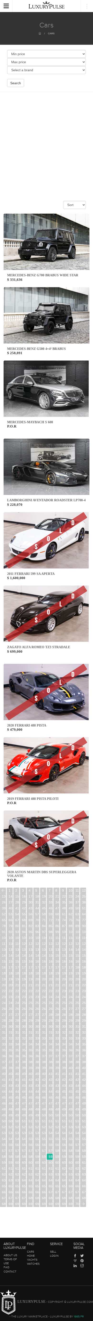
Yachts (32, 1259)
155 (84, 955)
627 (24, 1174)
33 (50, 902)
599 (11, 1162)
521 (11, 1127)
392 (17, 1068)
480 (84, 1103)
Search (15, 83)
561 (17, 1145)
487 (44, 1109)
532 (84, 1127)
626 (17, 1174)
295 (64, 1020)
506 (84, 1115)
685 (64, 1198)
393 (24, 1068)
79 (10, 926)
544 (77, 1133)
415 (84, 1074)
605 (51, 1162)
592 (51, 1156)
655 (37, 1186)
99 (57, 932)
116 (84, 938)
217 (64, 985)
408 (37, 1074)
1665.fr (79, 1316)
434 (37, 1086)
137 (51, 949)
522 (17, 1127)
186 (31, 973)
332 (51, 1038)
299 (4, 1026)
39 (4, 908)
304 (37, 1026)
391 (11, 1068)
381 (31, 1062)
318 (44, 1032)
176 (51, 967)
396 (44, 1068)
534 (11, 1133)
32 (44, 902)
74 (64, 920)
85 (50, 926)
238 (31, 997)
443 (11, 1091)
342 (31, 1044)
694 (37, 1204)
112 (57, 938)
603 (37, 1162)
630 (44, 1174)
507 (4, 1121)
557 (77, 1139)
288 (17, 1020)
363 (84, 1050)
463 (57, 1097)
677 (11, 1198)
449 (51, 1091)
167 (77, 961)
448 (44, 1091)
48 (64, 908)
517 (71, 1121)
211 (24, 985)
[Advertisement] (46, 140)
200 (37, 979)
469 (11, 1103)
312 (4, 1032)
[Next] (83, 1204)
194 (84, 973)
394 (31, 1068)
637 (4, 1180)
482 (11, 1109)
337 (84, 1038)
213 (37, 985)
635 (77, 1174)
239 (37, 997)
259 (84, 1003)
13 (4, 896)
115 (77, 938)
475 (51, 1103)
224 (24, 991)
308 (64, 1026)
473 (37, 1103)
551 (37, 1139)
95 (30, 932)
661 (77, 1186)
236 (17, 997)
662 (84, 1186)
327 (17, 1038)
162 (44, 961)
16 (24, 896)
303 (31, 1026)
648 (77, 1180)
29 (24, 902)
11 (77, 890)
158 (17, 961)
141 (77, 949)
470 (17, 1103)
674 (77, 1192)
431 (17, 1086)
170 (11, 967)
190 (57, 973)
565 (44, 1145)
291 (37, 1020)
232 (77, 991)
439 (71, 1086)
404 (11, 1074)
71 (44, 920)
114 (71, 938)
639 (17, 1180)
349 (77, 1044)
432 (24, 1086)
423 (51, 1080)
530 (71, 1127)
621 (71, 1168)
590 (37, 1156)
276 (24, 1015)
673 (71, 1192)
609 (77, 1162)
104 (4, 938)
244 (71, 997)
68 (24, 920)
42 (24, 908)
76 (77, 920)
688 (84, 1198)
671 (57, 1192)
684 (57, 1198)
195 (4, 979)
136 (44, 949)
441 (84, 1086)
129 (84, 944)
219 (77, 985)
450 (57, 1091)
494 (4, 1115)
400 (71, 1068)
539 (44, 1133)
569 (71, 1145)
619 (57, 1168)
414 (77, 1074)
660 (71, 1186)
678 (17, 1198)
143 (4, 955)
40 (10, 908)
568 (64, 1145)
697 (57, 1204)
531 (77, 1127)
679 (24, 1198)
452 (71, 1091)
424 (57, 1080)
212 (31, 985)
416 (4, 1080)
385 (57, 1062)
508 (11, 1121)
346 (57, 1044)
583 (77, 1151)
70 (37, 920)
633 (64, 1174)
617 (44, 1168)
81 (24, 926)
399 (64, 1068)
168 (84, 961)
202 (51, 979)
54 (17, 914)
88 (70, 926)
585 (4, 1156)
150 (51, 955)
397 (51, 1068)
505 (77, 1115)
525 (37, 1127)
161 (37, 961)
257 (71, 1003)
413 (71, 1074)
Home (31, 1255)
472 (31, 1103)
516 (64, 1121)
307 (57, 1026)
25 (84, 896)
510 (24, 1121)
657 (51, 1186)
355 (31, 1050)
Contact (10, 1271)
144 (11, 955)
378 (11, 1062)
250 (24, 1003)
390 (4, 1068)
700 (77, 1204)
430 (11, 1086)
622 (77, 1168)
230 (64, 991)
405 (17, 1074)
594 (64, 1156)
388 (77, 1062)
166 (71, 961)
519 (84, 1121)
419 (24, 1080)
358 (51, 1050)
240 (44, 997)
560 (11, 1145)
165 (64, 961)
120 (24, 944)
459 (31, 1097)
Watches (33, 1263)
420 (31, 1080)
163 (51, 961)
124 (51, 944)
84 (44, 926)
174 (37, 967)
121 (31, 944)
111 (51, 938)
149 (44, 955)
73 (57, 920)
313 (11, 1032)
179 (71, 967)
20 (50, 896)
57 (37, 914)
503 (64, 1115)
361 (71, 1050)
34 (57, 902)
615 (31, 1168)
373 (64, 1056)
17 (30, 896)
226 (37, 991)
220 (84, 985)
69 (30, 920)
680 (31, 1198)
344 (44, 1044)
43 (30, 908)
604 (44, 1162)
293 (51, 1020)
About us (10, 1255)
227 (44, 991)
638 (11, 1180)
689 (4, 1204)
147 (31, 955)
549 (24, 1139)
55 (24, 914)
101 (71, 932)
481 (4, 1109)
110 (44, 938)
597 (84, 1156)
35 (64, 902)
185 (24, 973)
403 (4, 1074)
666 (24, 1192)
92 (10, 932)
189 (51, 973)
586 (11, 1156)
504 (71, 1115)
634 (71, 1174)
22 (64, 896)
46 (50, 908)
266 (44, 1009)
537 (31, 1133)
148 (37, 955)
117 (4, 944)
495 (11, 1115)
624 (4, 1174)
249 (17, 1003)
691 (17, 1204)
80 (17, 926)
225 (31, 991)
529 (64, 1127)
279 (44, 1015)
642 (37, 1180)
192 (71, 973)
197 (17, 979)
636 (84, 1174)
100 (64, 932)
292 (44, 1020)
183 (11, 973)
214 (44, 985)
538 (37, 1133)
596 (77, 1156)
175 (44, 967)
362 (77, 1050)
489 (57, 1109)
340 (17, 1044)
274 (11, 1015)
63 (77, 914)
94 (24, 932)
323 (77, 1032)
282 (64, 1015)
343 (37, 1044)
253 (44, 1003)
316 (31, 1032)
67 (17, 920)
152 (64, 955)
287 (11, 1020)
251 (31, 1003)
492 (77, 1109)
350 (84, 1044)
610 (84, 1162)
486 (37, 1109)
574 (17, 1151)
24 (77, 896)
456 (11, 1097)
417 (11, 1080)
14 (10, 896)
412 (64, 1074)
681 (37, 1198)
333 (57, 1038)
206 (77, 979)
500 (44, 1115)
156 (4, 961)
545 (84, 1133)
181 (84, 967)
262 (17, 1009)
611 (4, 1168)
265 (37, 1009)
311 (84, 1026)
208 (4, 985)
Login (54, 1255)
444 (17, 1091)
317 (37, 1032)
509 (17, 1121)
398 (57, 1068)
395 (37, 1068)
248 (11, 1003)
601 (24, 1162)
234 (4, 997)
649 (84, 1180)
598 (4, 1162)
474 (44, 1103)
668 (37, 1192)
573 (11, 1151)
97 (44, 932)
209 (11, 985)
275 (17, 1015)
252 (37, 1003)
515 (57, 1121)
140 (71, 949)
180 (77, 967)
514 (51, 1121)
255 (57, 1003)
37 (77, 902)
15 (17, 896)
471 (24, 1103)
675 (84, 1192)
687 (77, 1198)
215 (51, 985)
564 (37, 1145)
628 (31, 1174)
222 (11, 991)
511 (31, 1121)
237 (24, 997)
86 (57, 926)
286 (4, 1020)
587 (17, 1156)
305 (44, 1026)
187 (37, 973)
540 (51, 1133)
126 (64, 944)
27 (10, 902)
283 (71, 1015)
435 (44, 1086)
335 (71, 1038)
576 (31, 1151)
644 (51, 1180)
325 (4, 1038)
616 (37, 1168)
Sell (53, 1251)
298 (84, 1020)
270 (71, 1009)
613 (17, 1168)
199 (31, 979)
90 (84, 926)
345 (51, 1044)
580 (57, 1151)
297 (77, 1020)
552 (44, 1139)
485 (31, 1109)
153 (71, 955)
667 (31, 1192)
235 (11, 997)
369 (37, 1056)
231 (71, 991)
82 (30, 926)
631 (51, 1174)
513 (44, 1121)
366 (17, 1056)
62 (70, 914)
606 (57, 1162)
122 (37, 944)
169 (4, 967)
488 (51, 1109)
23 (70, 896)
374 (71, 1056)
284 (77, 1015)
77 (84, 920)
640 (24, 1180)
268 (57, 1009)
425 (64, 1080)
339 (11, 1044)
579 (51, 1151)
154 (77, 955)
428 (84, 1080)
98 (50, 932)
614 (24, 1168)
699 (71, 1204)
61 (64, 914)
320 (57, 1032)
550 (31, 1139)
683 (51, 1198)
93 (17, 932)
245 (77, 997)
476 (57, 1103)
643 (44, 1180)
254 (51, 1003)
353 (17, 1050)
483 (17, 1109)
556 (71, 1139)
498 (31, 1115)
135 (37, 949)
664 (11, 1192)
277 (31, 1015)
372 (57, 1056)
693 (31, 1204)
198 (24, 979)
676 (4, 1198)
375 (77, 1056)
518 (77, 1121)
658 (57, 1186)
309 (71, 1026)
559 (4, 1145)
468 (4, 1103)
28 (17, 902)
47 (57, 908)
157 (11, 961)
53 (10, 914)
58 (44, 914)
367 (24, 1056)
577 (37, 1151)
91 (4, 932)
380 (24, 1062)
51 (84, 908)
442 (4, 1091)
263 (24, 1009)
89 (77, 926)
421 (37, 1080)
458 (24, 1097)
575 (24, 1151)
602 (31, 1162)
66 (10, 920)
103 (84, 932)
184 (17, 973)
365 (11, 1056)
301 (17, 1026)
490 (64, 1109)
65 (4, 920)
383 (44, 1062)
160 (31, 961)
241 (51, 997)
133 (24, 949)
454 (84, 1091)
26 (4, 902)
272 (84, 1009)
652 (17, 1186)
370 (44, 1056)
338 (4, 1044)
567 (57, 1145)
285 (84, 1015)
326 (11, 1038)
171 (17, 967)
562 (24, 1145)
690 (11, 1204)
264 (31, 1009)
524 (31, 1127)
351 (4, 1050)
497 (24, 1115)
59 (50, 914)
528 (57, 1127)
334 (64, 1038)
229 (57, 991)
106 (17, 938)
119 (17, 944)
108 (31, 938)
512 (37, 1121)
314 (17, 1032)
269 (64, 1009)
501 (51, 1115)
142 (84, 949)
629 (37, 1174)
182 (4, 973)
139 (64, 949)
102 (77, 932)
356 (37, 1050)
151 (57, 955)
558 (84, 1139)
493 (84, 1109)
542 (64, 1133)
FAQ (6, 1267)
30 (30, 902)
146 (24, 955)
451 (64, 1091)
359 (57, 1050)
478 (71, 1103)
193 (77, 973)
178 (64, 967)
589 (31, 1156)
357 (44, 1050)
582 (71, 1151)
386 (64, 1062)
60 (57, 914)
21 (57, 896)
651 (11, 1186)
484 (24, 1109)
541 (57, 1133)
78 (4, 926)
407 (31, 1074)
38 (84, 902)
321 (64, 1032)
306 (51, 1026)
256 (64, 1003)
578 (44, 1151)
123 (44, 944)
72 (50, 920)
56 (30, 914)
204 (64, 979)
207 (84, 979)
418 (17, 1080)
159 (24, 961)
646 (64, 1180)
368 (31, 1056)
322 (71, 1032)
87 (64, 926)
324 (84, 1032)
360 (64, 1050)
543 (71, 1133)
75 (70, 920)
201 (44, 979)
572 (4, 1151)
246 (84, 997)
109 (37, 938)
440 (77, 1086)
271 (77, 1009)
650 (4, 1186)
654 (31, 1186)
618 (51, 1168)
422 (44, 1080)
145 (17, 955)
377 (4, 1062)
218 (71, 985)
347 (64, 1044)
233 (84, 991)
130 (4, 949)
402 (84, 1068)
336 (77, 1038)
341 (24, 1044)
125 (57, 944)
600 (17, 1162)
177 (57, 967)
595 (71, 1156)
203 (57, 979)
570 (77, 1145)
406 (24, 1074)
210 (17, 985)
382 (37, 1062)
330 (37, 1038)
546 (4, 1139)
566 (51, 1145)
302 (24, 1026)
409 (44, 1074)
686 (71, 1198)
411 (57, 1074)
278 (37, 1015)
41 (17, 908)
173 (31, 967)
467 (84, 1097)
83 (37, 926)
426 (71, 1080)
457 (17, 1097)
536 (24, 1133)
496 (17, 1115)
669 (44, 1192)
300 (11, 1026)
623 (84, 1168)
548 (17, 1139)
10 (70, 890)
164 (57, 961)
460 (37, 1097)
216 (57, 985)
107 (24, 938)
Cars (51, 33)
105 (11, 938)
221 (4, 991)
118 (11, 944)
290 (31, 1020)
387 (71, 1062)
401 (77, 1068)
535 (17, 1133)
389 (84, 1062)
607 (64, 1162)
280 (51, 1015)
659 (64, 1186)
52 (4, 914)
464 (64, 1097)
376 (84, 1056)
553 (51, 1139)
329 (31, 1038)
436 (51, 1086)
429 (4, 1086)
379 (17, 1062)
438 (64, 1086)
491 (71, 1109)
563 (31, 1145)
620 (64, 1168)
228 (51, 991)
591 (44, 1156)
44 (37, 908)
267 (51, 1009)
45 (44, 908)
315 (24, 1032)
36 (70, 902)
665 (17, 1192)
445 (24, 1091)
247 (4, 1003)
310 (77, 1026)
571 (84, 1145)
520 (4, 1127)
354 (24, 1050)
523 (24, 1127)
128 (77, 944)
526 (44, 1127)
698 (64, 1204)
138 (57, 949)
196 (11, 979)
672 (64, 1192)
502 (57, 1115)
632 (57, 1174)
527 (51, 1127)
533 (4, 1133)
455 (4, 1097)
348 (71, 1044)
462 (51, 1097)
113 (64, 938)
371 (51, 1056)
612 (11, 1168)
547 (11, 1139)
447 (37, 1091)
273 (4, 1015)
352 (11, 1050)
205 (71, 979)
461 (44, 1097)
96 (37, 932)
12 (84, 890)
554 (57, 1139)
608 (71, 1162)
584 (84, 1151)
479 (77, 1103)
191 (64, 973)
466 (77, 1097)
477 (64, 1103)
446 (31, 1091)
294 (57, 1020)
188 (44, 973)
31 (37, 902)
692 (24, 1204)
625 (11, 1174)
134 (31, 949)
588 (24, 1156)
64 (84, 914)
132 (17, 949)
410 (51, 1074)
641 (31, 1180)
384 (51, 1062)
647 (71, 1180)
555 (64, 1139)
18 (37, 896)
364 (4, 1056)
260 (4, 1009)
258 (77, 1003)
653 (24, 1186)
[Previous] (3, 891)
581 (64, 1151)
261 (11, 1009)
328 (24, 1038)
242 (57, 997)
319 (51, 1032)
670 (51, 1192)
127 (71, 944)
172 (24, 967)
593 (57, 1156)
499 (37, 1115)
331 (44, 1038)
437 (57, 1086)
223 (17, 991)
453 (77, 1091)
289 (24, 1020)
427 (77, 1080)
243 (64, 997)
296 (71, 1020)
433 (31, 1086)
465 (71, 1097)
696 (51, 1204)
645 (57, 1180)
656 (44, 1186)
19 (44, 896)
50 (77, 908)
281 (57, 1015)
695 (44, 1204)
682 (44, 1198)
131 (11, 949)
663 (4, 1192)
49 (70, 908)
